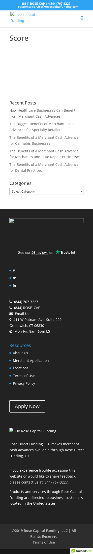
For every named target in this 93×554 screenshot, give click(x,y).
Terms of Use (24, 375)
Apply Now (27, 406)
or (46, 3)
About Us (20, 352)
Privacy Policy (24, 383)
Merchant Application (31, 360)
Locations (21, 368)
